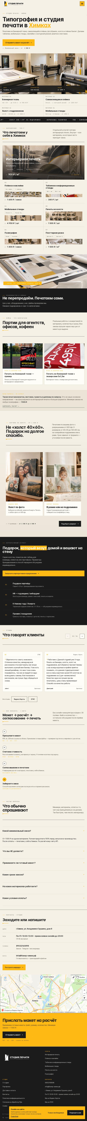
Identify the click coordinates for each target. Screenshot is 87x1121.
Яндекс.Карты (77, 655)
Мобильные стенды (52, 1066)
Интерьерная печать (52, 1054)
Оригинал (37, 688)
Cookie (5, 1106)
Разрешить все (75, 1113)
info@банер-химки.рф (26, 956)
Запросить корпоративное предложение (22, 573)
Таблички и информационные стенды (58, 1062)
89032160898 (22, 946)
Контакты (6, 1094)
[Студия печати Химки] (41, 3)
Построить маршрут (14, 967)
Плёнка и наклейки (51, 1058)
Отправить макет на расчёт (18, 42)
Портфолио (6, 1086)
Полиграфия (49, 1074)
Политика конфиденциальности (14, 1098)
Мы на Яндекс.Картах (52, 1098)
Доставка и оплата (9, 1090)
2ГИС (38, 655)
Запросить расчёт (11, 406)
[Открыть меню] (82, 3)
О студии (6, 1083)
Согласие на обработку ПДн (12, 1102)
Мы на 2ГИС (49, 1102)
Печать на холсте (51, 1070)
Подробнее (14, 1116)
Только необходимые (56, 1113)
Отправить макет (14, 1035)
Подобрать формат (70, 524)
